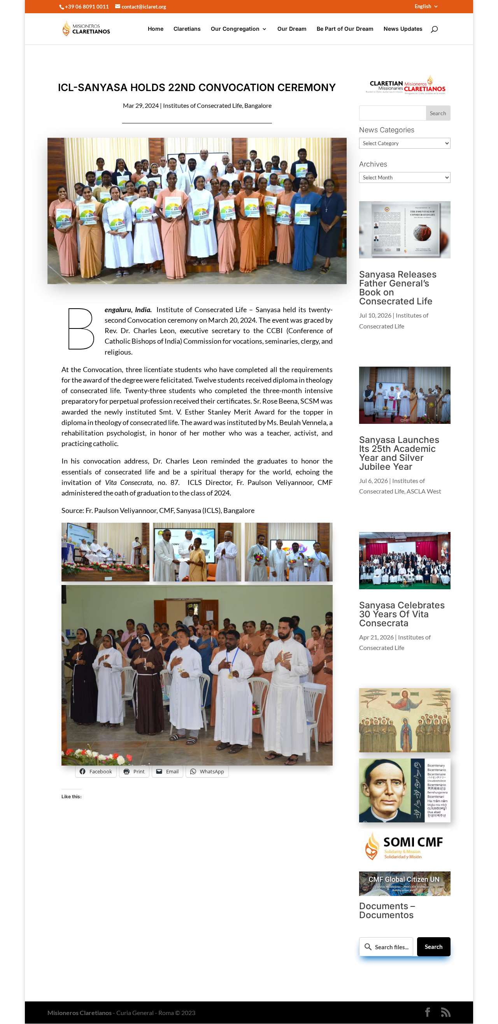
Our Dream (292, 29)
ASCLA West (424, 491)
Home (155, 29)
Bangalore (258, 105)
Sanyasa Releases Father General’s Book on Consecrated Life (398, 288)
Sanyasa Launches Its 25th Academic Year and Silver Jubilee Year (399, 453)
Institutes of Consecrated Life (202, 105)
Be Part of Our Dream (345, 29)
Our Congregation (235, 29)
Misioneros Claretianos (79, 1012)
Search (434, 946)
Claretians (187, 29)
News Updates (403, 29)
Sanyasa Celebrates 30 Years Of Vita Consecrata (402, 614)
